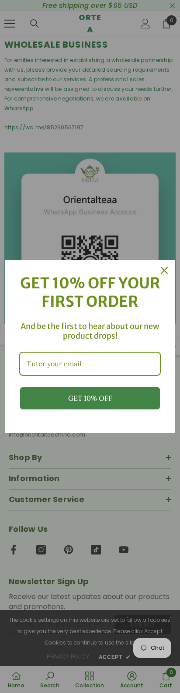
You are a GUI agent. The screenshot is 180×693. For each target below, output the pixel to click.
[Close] (164, 270)
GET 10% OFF (90, 398)
